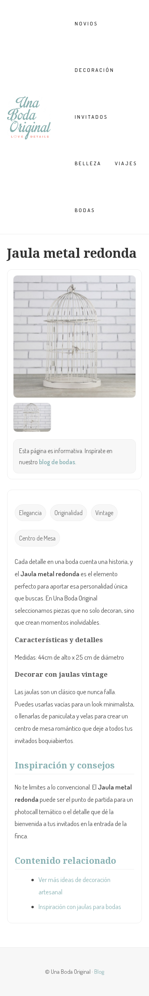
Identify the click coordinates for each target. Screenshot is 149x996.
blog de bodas (57, 462)
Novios (86, 23)
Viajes (126, 163)
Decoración (94, 70)
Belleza (88, 163)
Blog (99, 971)
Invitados (91, 117)
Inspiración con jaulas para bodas (80, 906)
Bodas (85, 210)
